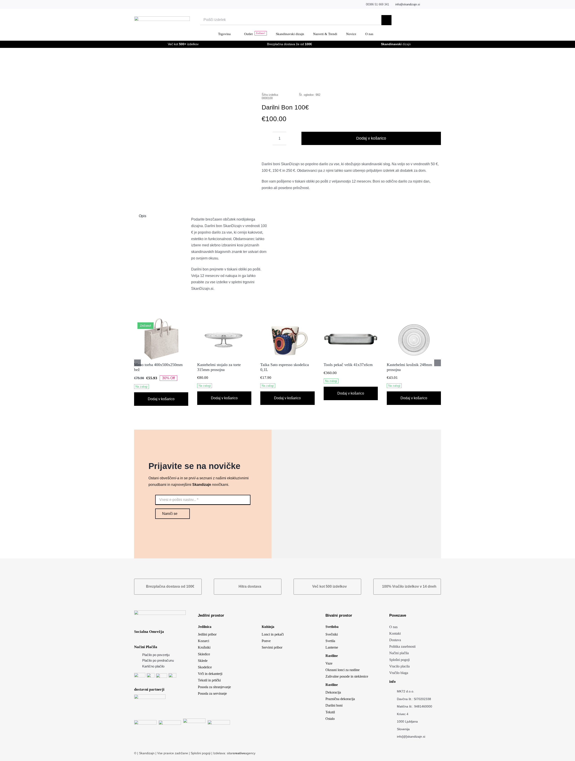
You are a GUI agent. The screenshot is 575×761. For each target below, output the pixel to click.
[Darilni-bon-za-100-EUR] (191, 132)
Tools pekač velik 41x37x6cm (348, 364)
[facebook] (426, 4)
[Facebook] (389, 80)
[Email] (432, 80)
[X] (396, 80)
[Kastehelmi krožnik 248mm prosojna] (414, 320)
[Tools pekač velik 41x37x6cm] (351, 320)
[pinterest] (439, 4)
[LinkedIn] (404, 80)
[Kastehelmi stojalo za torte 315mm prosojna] (224, 320)
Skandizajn (147, 753)
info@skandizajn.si (407, 4)
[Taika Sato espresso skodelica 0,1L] (287, 320)
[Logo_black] (162, 18)
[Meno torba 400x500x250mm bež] (161, 320)
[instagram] (432, 4)
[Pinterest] (425, 80)
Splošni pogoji (201, 753)
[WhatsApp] (411, 80)
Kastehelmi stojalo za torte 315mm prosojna (219, 367)
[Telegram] (418, 80)
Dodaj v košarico (371, 138)
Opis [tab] (142, 216)
